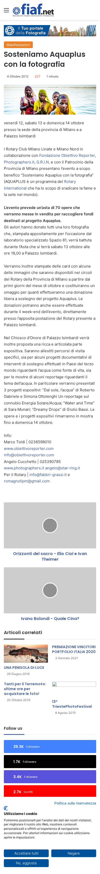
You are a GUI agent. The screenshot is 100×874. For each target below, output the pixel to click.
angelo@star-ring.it (62, 468)
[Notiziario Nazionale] (33, 10)
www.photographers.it (24, 468)
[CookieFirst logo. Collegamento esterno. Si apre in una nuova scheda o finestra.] (6, 808)
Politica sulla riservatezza (75, 803)
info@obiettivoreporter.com (29, 454)
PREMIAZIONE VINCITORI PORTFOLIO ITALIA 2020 (74, 649)
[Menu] (6, 12)
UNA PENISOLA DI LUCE (24, 667)
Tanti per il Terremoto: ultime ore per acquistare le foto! (25, 688)
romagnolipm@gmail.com (27, 481)
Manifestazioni (18, 45)
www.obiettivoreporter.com (29, 448)
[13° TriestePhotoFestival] (74, 689)
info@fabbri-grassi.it (48, 474)
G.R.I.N (42, 162)
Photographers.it (19, 162)
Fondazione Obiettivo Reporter (67, 155)
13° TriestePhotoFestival (72, 704)
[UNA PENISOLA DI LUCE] (26, 654)
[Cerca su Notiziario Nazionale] (93, 12)
